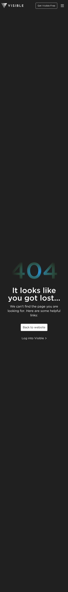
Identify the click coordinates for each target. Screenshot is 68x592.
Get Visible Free (46, 5)
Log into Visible (33, 338)
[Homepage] (12, 5)
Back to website (34, 327)
